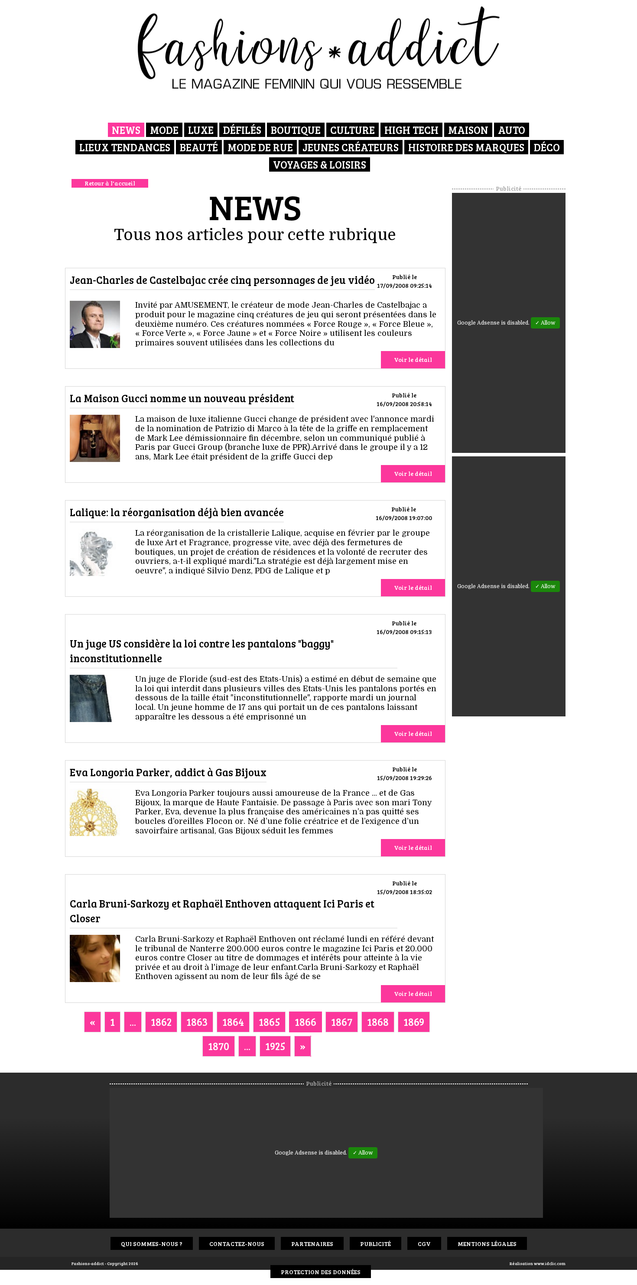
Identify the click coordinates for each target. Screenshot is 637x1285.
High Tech (411, 130)
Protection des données (321, 1272)
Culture (352, 130)
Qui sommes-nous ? (151, 1243)
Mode (164, 130)
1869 (413, 1022)
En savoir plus (94, 326)
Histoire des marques (466, 147)
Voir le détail (413, 359)
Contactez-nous (236, 1243)
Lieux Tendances (124, 147)
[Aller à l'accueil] (319, 48)
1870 (218, 1046)
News (126, 130)
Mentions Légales (487, 1243)
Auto (511, 130)
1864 (233, 1022)
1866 (305, 1022)
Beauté (199, 147)
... (133, 1022)
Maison (468, 130)
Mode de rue (260, 147)
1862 (161, 1022)
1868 (378, 1022)
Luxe (201, 130)
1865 (269, 1022)
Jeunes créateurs (350, 147)
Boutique (296, 130)
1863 (197, 1022)
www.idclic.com (550, 1263)
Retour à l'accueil (109, 183)
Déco (547, 147)
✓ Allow (545, 323)
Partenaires (312, 1243)
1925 (275, 1046)
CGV (424, 1243)
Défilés (242, 130)
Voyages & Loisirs (319, 164)
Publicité (375, 1243)
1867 (341, 1022)
